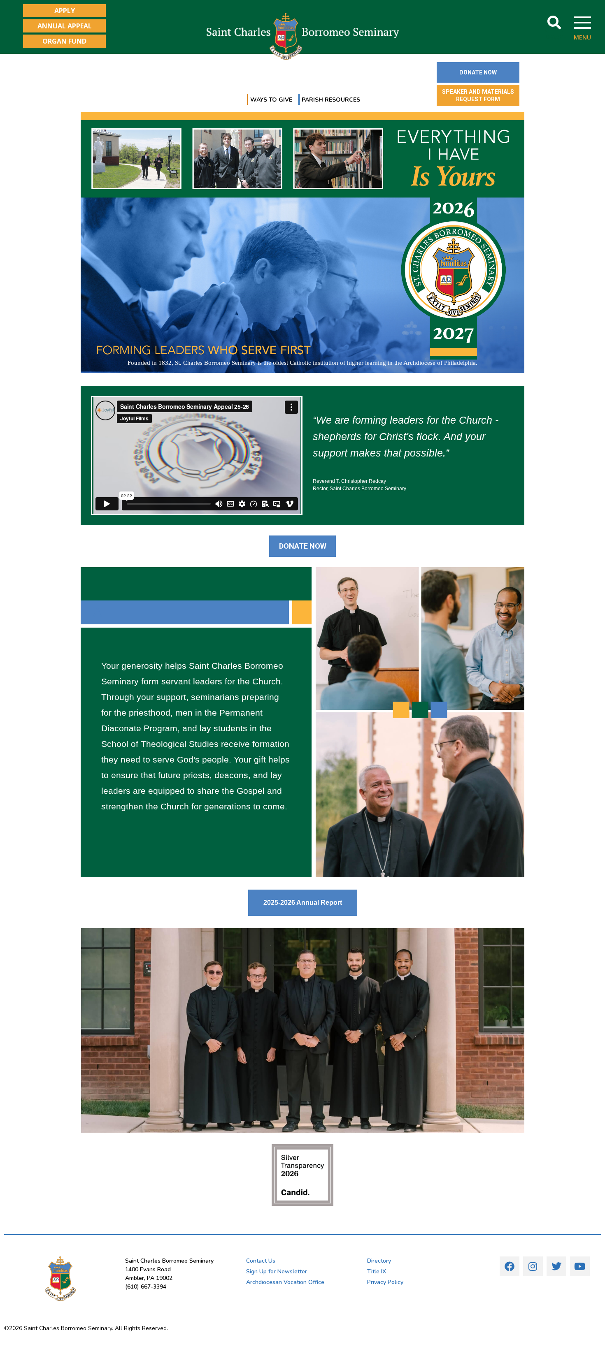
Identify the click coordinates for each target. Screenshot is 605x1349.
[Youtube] (580, 1266)
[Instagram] (533, 1266)
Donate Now (302, 546)
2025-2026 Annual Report (302, 902)
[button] (554, 23)
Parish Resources (331, 100)
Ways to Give (271, 100)
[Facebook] (509, 1266)
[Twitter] (556, 1266)
